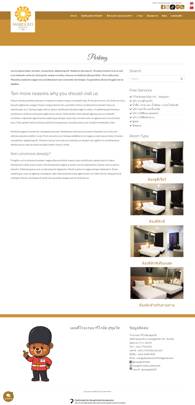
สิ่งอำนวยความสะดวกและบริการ (120, 16)
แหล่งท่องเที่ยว (177, 16)
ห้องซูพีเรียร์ (157, 179)
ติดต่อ (164, 16)
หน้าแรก (73, 16)
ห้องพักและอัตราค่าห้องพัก (91, 16)
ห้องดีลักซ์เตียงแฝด (157, 263)
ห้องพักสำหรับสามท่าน (157, 305)
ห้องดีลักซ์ (157, 221)
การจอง (140, 16)
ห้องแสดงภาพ (152, 16)
